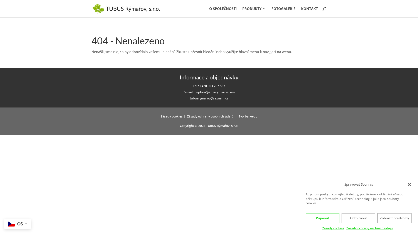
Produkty (251, 9)
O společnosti (223, 9)
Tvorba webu (248, 116)
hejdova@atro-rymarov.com (214, 92)
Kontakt (309, 9)
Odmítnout (358, 218)
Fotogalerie (283, 9)
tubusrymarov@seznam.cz (209, 98)
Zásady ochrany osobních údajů (369, 228)
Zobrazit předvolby (394, 218)
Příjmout (322, 218)
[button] (409, 184)
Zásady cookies (333, 228)
